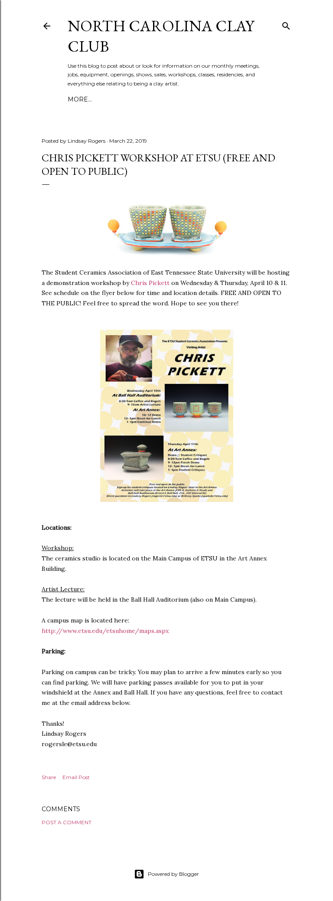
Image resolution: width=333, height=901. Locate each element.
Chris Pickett (150, 283)
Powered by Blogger (173, 874)
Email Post (76, 777)
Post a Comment (66, 822)
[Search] (286, 24)
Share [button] (49, 777)
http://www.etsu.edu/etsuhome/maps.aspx (105, 631)
